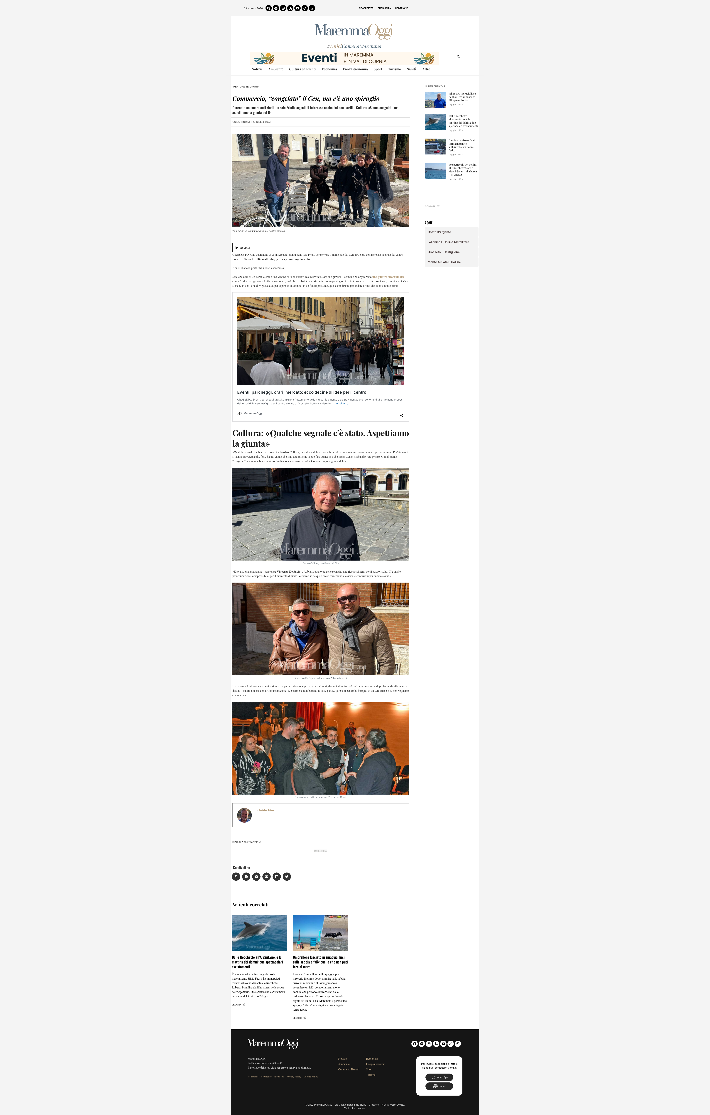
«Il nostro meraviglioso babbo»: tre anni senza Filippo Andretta (462, 97)
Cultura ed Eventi (302, 69)
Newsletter (366, 8)
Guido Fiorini (267, 810)
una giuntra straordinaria (388, 277)
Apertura (238, 86)
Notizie (257, 69)
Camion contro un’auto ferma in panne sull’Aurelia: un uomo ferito (462, 145)
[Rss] (290, 8)
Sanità (412, 69)
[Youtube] (297, 8)
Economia (329, 69)
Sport (378, 69)
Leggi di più (239, 1004)
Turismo (394, 69)
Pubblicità (384, 8)
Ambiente (275, 69)
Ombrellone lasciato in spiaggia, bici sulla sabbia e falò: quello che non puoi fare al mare (320, 961)
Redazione (401, 8)
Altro (426, 69)
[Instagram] (283, 8)
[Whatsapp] (312, 8)
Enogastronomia (355, 69)
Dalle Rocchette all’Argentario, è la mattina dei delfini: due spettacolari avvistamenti (257, 961)
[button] (236, 876)
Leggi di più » (456, 104)
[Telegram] (276, 8)
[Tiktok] (305, 8)
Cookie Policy (311, 1076)
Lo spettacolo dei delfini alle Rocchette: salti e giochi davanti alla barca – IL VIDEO (463, 169)
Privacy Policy (294, 1076)
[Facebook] (269, 8)
